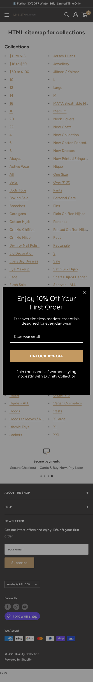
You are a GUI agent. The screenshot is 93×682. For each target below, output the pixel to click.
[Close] (84, 292)
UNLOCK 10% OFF (46, 356)
